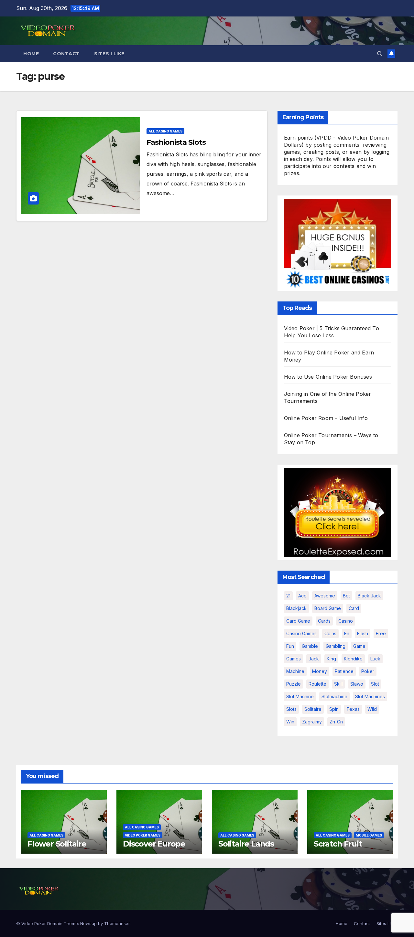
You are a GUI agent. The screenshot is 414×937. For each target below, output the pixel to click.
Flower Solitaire (56, 843)
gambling (335, 646)
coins (330, 633)
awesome (324, 595)
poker (367, 671)
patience (344, 671)
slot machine (300, 696)
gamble (310, 646)
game (359, 646)
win (290, 721)
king (331, 658)
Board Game (327, 608)
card (354, 608)
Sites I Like (109, 54)
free (381, 633)
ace (302, 595)
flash (362, 633)
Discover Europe (154, 843)
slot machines (370, 696)
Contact (66, 54)
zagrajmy (312, 721)
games (293, 658)
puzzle (293, 684)
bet (346, 595)
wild (372, 709)
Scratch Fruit (338, 843)
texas (353, 709)
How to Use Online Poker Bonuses (328, 377)
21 (288, 595)
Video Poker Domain (41, 923)
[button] (379, 53)
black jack (369, 595)
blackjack (296, 608)
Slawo (356, 684)
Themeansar (117, 923)
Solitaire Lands (246, 843)
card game (298, 621)
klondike (353, 658)
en (346, 633)
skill (338, 684)
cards (324, 621)
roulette (317, 684)
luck (375, 658)
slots (291, 709)
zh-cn (336, 721)
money (319, 671)
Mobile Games (369, 835)
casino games (301, 633)
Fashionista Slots (176, 142)
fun (290, 646)
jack (314, 658)
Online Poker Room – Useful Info (326, 418)
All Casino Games (165, 131)
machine (295, 671)
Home (31, 54)
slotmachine (334, 696)
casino (345, 621)
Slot (375, 684)
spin (334, 709)
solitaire (312, 709)
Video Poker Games (142, 835)
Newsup (88, 923)
